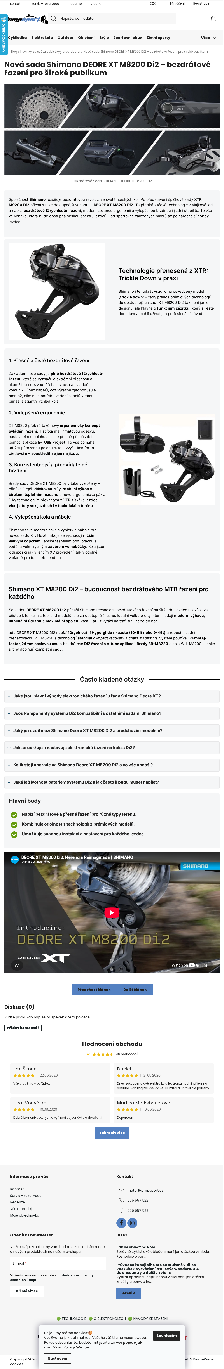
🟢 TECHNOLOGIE (71, 1318)
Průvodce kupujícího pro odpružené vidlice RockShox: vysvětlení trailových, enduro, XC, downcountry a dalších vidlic (157, 1269)
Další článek (135, 989)
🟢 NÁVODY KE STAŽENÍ (148, 1318)
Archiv (128, 1293)
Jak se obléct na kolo (135, 1247)
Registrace (201, 3)
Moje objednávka (24, 1215)
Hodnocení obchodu (112, 1044)
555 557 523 (137, 1210)
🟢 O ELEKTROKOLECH (107, 1318)
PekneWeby (203, 1359)
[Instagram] (132, 1223)
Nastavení (57, 1358)
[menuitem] (17, 37)
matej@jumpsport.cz (145, 1190)
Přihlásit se (27, 1291)
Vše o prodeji (21, 1208)
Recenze (75, 4)
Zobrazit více (112, 1132)
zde (86, 1347)
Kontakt (16, 4)
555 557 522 (137, 1200)
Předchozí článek (94, 989)
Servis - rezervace (45, 4)
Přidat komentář (23, 1027)
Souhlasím (167, 1335)
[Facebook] (121, 1223)
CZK (153, 3)
